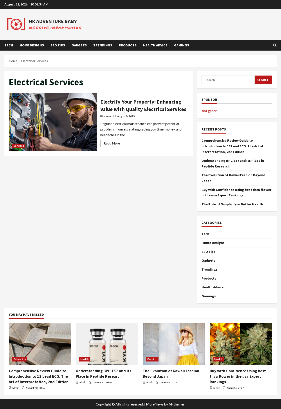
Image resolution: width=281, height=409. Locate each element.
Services (18, 145)
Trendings (102, 45)
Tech (8, 45)
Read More (113, 144)
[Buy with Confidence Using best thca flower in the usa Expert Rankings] (241, 344)
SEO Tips (57, 45)
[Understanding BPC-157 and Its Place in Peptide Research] (107, 344)
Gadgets (79, 45)
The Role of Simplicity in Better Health (232, 204)
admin (107, 116)
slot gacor (209, 111)
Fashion (152, 359)
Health (84, 359)
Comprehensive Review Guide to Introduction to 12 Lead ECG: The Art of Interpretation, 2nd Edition (232, 146)
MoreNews (154, 404)
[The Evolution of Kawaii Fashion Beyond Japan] (174, 344)
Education (19, 359)
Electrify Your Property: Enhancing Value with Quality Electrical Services (53, 122)
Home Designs (32, 45)
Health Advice (155, 45)
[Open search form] (275, 45)
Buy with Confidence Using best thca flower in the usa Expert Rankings (238, 376)
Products (128, 45)
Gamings (181, 45)
